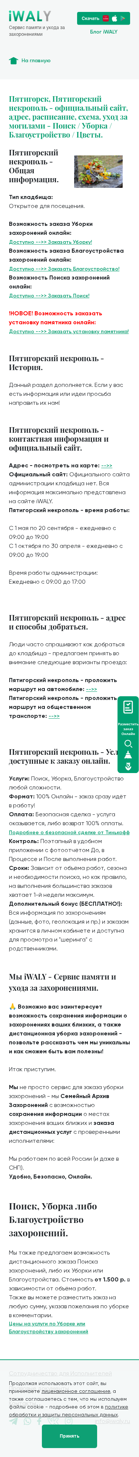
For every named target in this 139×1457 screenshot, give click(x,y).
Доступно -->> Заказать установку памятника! (69, 331)
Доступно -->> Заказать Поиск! (49, 296)
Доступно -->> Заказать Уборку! (50, 242)
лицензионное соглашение (76, 1391)
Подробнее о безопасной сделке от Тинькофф (69, 832)
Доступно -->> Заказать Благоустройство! (64, 269)
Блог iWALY (104, 32)
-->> (106, 466)
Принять (69, 1436)
